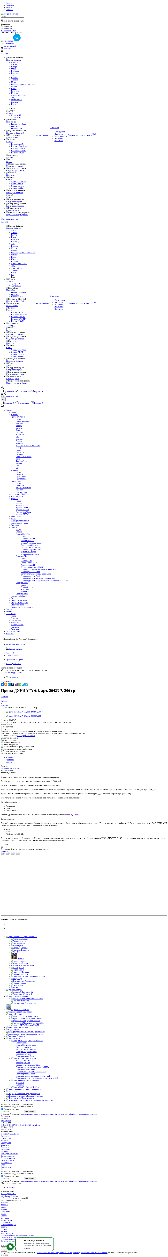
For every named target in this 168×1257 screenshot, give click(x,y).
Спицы (19, 532)
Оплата (9, 3)
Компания (5, 1136)
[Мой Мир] (9, 684)
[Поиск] (2, 19)
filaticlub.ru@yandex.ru (12, 672)
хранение (5, 1202)
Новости (4, 1140)
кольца (4, 1209)
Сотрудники (6, 1143)
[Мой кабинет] (2, 51)
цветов (4, 1216)
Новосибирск (6, 28)
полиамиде (5, 1222)
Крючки (19, 503)
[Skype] (23, 684)
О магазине (15, 618)
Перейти (4, 851)
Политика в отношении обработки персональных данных (18, 1239)
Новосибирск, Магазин (11, 768)
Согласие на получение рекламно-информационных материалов (20, 1241)
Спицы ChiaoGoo (28, 538)
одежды (4, 1229)
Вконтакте (13, 677)
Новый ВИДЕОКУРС (10, 1134)
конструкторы (7, 1233)
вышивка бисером (8, 1225)
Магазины (5, 1149)
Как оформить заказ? (26, 736)
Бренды (4, 1169)
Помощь (9, 10)
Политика (5, 1147)
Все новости (6, 1121)
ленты (3, 1214)
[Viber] (16, 684)
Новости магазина (11, 1109)
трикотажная (6, 1220)
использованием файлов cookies (94, 1253)
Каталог (14, 415)
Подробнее (5, 1116)
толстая (4, 1227)
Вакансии (5, 1145)
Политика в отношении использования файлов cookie (17, 1235)
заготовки (5, 1218)
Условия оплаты (8, 1156)
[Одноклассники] (5, 684)
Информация (6, 1163)
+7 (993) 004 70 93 (8, 30)
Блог (3, 1165)
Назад (13, 412)
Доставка (10, 5)
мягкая (4, 1231)
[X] (12, 684)
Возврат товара (7, 1160)
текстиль (4, 1205)
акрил (3, 1207)
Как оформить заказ (9, 1154)
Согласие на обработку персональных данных (15, 1237)
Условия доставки (8, 1158)
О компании (6, 1138)
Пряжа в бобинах (23, 421)
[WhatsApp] (19, 684)
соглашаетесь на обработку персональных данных (58, 1253)
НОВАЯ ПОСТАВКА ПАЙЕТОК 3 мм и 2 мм (20, 1125)
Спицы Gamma (27, 587)
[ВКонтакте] (2, 684)
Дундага (19, 474)
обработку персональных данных (83, 1114)
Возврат (9, 7)
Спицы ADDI (26, 561)
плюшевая (5, 1211)
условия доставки (72, 815)
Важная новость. (8, 1129)
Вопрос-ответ (6, 1167)
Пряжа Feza (20, 485)
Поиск (4, 1250)
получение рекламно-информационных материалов (42, 1114)
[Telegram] (26, 684)
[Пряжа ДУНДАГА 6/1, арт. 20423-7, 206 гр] (25, 712)
